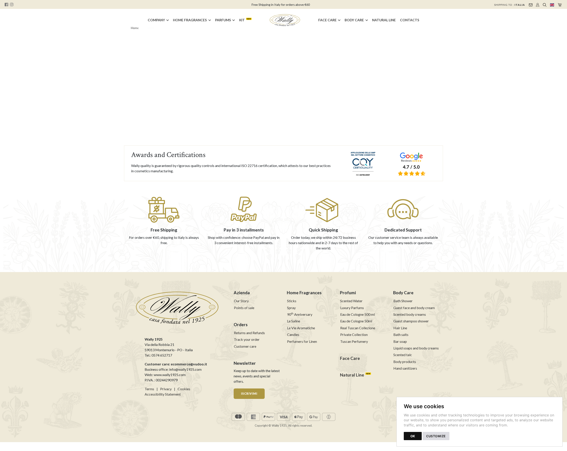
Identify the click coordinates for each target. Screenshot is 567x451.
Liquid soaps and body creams (416, 348)
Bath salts (400, 334)
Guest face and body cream (414, 308)
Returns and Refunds (249, 333)
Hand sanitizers (405, 368)
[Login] (537, 4)
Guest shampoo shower (411, 321)
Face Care (327, 20)
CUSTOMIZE (436, 436)
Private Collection (354, 334)
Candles (293, 334)
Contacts (409, 20)
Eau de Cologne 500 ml (357, 314)
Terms (149, 389)
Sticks (291, 301)
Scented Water (351, 301)
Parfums (223, 20)
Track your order (247, 339)
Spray (291, 308)
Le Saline (293, 321)
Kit (242, 20)
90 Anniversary (299, 314)
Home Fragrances (190, 20)
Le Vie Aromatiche (301, 328)
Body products (404, 361)
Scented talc (402, 355)
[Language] (552, 4)
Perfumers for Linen (302, 341)
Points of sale (244, 308)
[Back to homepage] (285, 20)
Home (135, 28)
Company (156, 20)
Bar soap (400, 341)
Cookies (184, 389)
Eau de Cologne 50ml (356, 321)
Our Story (241, 301)
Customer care (245, 346)
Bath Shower (403, 301)
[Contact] (530, 4)
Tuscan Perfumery (354, 341)
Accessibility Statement (163, 394)
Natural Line (384, 20)
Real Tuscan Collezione (357, 328)
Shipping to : (509, 4)
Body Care (354, 20)
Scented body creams (409, 314)
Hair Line (400, 328)
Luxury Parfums (352, 308)
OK (412, 436)
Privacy (166, 389)
